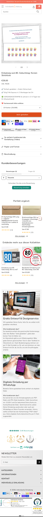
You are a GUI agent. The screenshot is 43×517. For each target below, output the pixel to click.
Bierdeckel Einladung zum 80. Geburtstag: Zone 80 (31, 269)
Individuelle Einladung (24, 490)
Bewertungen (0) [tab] (11, 171)
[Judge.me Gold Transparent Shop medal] (22, 439)
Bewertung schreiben (21, 188)
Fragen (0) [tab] (31, 171)
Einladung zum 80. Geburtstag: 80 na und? (10, 269)
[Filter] (4, 178)
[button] (4, 6)
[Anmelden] (34, 7)
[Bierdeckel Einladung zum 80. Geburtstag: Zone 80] (32, 256)
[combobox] (21, 11)
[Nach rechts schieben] (27, 67)
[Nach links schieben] (16, 67)
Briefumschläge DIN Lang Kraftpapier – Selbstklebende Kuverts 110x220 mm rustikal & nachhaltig (10, 220)
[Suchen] (37, 11)
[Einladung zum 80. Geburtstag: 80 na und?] (11, 256)
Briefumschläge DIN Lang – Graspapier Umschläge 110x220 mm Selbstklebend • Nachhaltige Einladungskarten (31, 222)
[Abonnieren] (39, 462)
